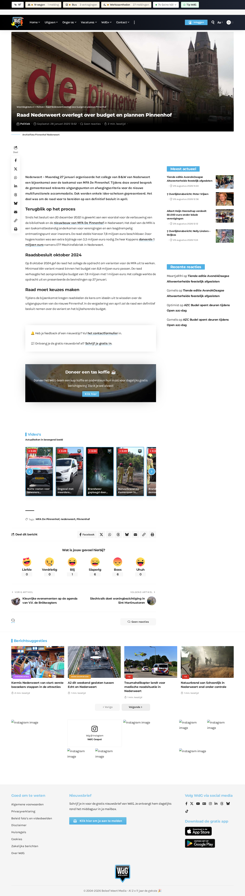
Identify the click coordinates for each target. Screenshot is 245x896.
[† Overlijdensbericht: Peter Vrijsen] (225, 199)
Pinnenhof (83, 519)
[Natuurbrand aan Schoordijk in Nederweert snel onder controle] (207, 662)
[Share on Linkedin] (15, 186)
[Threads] (222, 804)
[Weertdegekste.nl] (17, 22)
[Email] (15, 212)
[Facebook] (186, 804)
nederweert (68, 519)
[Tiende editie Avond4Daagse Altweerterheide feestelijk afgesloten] (225, 182)
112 (129, 677)
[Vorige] (29, 471)
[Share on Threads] (15, 194)
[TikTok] (187, 811)
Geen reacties (92, 123)
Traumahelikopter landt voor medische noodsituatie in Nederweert (144, 687)
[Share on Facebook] (15, 160)
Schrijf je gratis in (98, 343)
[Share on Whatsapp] (15, 177)
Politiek (25, 123)
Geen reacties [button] (140, 621)
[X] (192, 804)
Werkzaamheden (80, 677)
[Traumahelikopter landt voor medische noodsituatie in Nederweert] (150, 662)
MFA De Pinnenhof (47, 519)
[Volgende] (151, 471)
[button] (134, 22)
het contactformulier (103, 333)
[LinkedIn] (216, 804)
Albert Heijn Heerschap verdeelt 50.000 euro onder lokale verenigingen (186, 214)
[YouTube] (198, 804)
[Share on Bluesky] (15, 203)
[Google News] (204, 804)
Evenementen (22, 677)
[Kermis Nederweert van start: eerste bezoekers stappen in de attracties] (37, 662)
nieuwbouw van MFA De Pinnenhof (79, 223)
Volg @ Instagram (94, 737)
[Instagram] (210, 804)
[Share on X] (15, 169)
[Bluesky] (228, 804)
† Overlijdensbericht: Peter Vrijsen (188, 194)
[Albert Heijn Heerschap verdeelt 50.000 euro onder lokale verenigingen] (225, 216)
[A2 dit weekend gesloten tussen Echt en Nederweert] (94, 662)
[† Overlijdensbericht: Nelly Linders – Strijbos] (225, 236)
